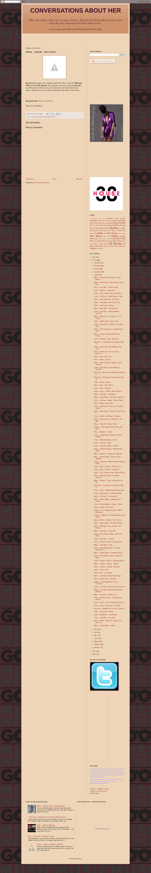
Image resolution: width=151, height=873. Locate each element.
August (96, 275)
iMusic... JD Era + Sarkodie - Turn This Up (107, 520)
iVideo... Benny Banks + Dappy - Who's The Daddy (108, 535)
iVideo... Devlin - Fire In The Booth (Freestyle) (109, 602)
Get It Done (39, 117)
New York (106, 236)
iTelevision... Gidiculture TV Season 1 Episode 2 (109, 608)
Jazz (113, 230)
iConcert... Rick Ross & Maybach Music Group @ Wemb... (109, 462)
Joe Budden (118, 230)
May (95, 635)
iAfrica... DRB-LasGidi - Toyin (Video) (106, 321)
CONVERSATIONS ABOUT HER (75, 10)
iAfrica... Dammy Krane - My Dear (105, 579)
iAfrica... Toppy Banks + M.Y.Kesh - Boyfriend (109, 397)
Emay (94, 225)
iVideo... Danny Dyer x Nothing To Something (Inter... (108, 325)
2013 (94, 257)
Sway (123, 241)
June (95, 632)
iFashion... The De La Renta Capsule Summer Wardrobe (108, 591)
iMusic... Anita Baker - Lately (103, 545)
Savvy (95, 241)
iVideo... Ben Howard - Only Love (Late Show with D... (108, 407)
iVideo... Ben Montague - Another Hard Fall (108, 493)
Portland (113, 238)
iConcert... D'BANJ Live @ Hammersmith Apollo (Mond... (109, 516)
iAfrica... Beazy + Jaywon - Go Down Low (107, 466)
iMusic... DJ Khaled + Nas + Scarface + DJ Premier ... (107, 527)
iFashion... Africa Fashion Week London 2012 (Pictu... (108, 428)
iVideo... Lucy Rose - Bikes (102, 443)
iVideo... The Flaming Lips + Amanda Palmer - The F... (109, 330)
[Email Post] (47, 114)
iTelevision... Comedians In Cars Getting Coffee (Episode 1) (48, 817)
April (96, 638)
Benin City (108, 221)
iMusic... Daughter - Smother (103, 432)
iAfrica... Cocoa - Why (101, 570)
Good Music (100, 228)
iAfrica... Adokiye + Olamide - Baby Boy (107, 567)
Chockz (92, 223)
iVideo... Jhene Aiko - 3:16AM (103, 539)
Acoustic (109, 218)
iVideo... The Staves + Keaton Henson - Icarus (108, 296)
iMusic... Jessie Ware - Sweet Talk (104, 531)
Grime (106, 228)
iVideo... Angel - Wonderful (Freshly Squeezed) (109, 490)
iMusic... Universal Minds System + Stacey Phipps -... (107, 278)
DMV (100, 223)
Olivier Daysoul (103, 238)
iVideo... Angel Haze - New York (104, 617)
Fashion (116, 225)
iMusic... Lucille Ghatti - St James (104, 625)
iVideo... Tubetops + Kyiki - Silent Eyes (106, 339)
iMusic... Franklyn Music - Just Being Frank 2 (108, 553)
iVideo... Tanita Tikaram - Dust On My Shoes (108, 523)
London (99, 232)
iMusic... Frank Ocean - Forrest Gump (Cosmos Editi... (109, 283)
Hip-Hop (114, 227)
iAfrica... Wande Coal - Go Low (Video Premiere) (106, 353)
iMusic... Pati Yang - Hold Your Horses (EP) (108, 542)
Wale (101, 246)
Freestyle (122, 225)
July (95, 629)
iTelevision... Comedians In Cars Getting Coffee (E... (109, 343)
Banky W (101, 221)
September (97, 272)
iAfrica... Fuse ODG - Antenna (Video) (106, 287)
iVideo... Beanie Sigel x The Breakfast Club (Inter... (107, 348)
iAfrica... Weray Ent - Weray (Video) (105, 424)
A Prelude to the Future (97, 218)
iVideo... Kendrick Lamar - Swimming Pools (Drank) (108, 598)
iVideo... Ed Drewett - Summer (104, 305)
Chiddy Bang (121, 221)
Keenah (45, 117)
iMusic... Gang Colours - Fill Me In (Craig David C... (109, 412)
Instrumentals (102, 230)
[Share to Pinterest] (59, 114)
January (96, 647)
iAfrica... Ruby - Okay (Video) (103, 385)
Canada (114, 221)
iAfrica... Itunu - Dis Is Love (103, 356)
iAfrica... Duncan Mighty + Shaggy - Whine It (108, 504)
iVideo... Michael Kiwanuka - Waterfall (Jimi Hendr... (108, 450)
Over (109, 238)
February (97, 644)
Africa (33, 117)
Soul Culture (109, 241)
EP (91, 225)
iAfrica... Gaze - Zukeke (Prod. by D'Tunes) (108, 293)
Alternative (94, 220)
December (97, 263)
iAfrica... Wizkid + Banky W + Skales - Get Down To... (107, 621)
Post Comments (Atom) (41, 182)
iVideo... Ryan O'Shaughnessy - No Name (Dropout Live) (107, 549)
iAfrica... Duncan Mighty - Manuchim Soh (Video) (107, 500)
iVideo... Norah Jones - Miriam (103, 611)
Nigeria (50, 117)
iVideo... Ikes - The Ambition (103, 573)
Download (116, 223)
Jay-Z (109, 230)
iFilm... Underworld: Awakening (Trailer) (41, 836)
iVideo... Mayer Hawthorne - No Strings (106, 299)
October (97, 269)
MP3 (108, 233)
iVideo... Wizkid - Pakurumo (46, 825)
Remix (119, 238)
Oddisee (96, 239)
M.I (105, 233)
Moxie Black (121, 233)
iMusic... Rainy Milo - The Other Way (106, 308)
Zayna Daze (99, 248)
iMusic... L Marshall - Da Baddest (104, 394)
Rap (54, 117)
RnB (123, 238)
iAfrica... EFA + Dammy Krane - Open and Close (109, 472)
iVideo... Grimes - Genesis (102, 382)
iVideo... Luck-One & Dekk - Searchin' (106, 446)
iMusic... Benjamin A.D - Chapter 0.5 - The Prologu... (107, 317)
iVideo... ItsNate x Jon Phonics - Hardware (107, 416)
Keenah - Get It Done (45, 101)
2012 (94, 260)
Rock (91, 241)
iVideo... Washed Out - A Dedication (105, 614)
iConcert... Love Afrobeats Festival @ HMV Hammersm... (108, 511)
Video (97, 246)
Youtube (93, 248)
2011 (94, 651)
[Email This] (51, 114)
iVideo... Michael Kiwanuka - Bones (105, 440)
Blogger (79, 858)
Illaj (120, 228)
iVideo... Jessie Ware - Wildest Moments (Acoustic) (106, 312)
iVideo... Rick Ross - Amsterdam (104, 290)
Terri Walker (94, 244)
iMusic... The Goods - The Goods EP (105, 496)
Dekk (111, 223)
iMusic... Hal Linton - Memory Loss (105, 594)
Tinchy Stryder (102, 244)
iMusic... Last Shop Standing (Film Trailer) (107, 576)
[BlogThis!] (53, 114)
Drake (123, 223)
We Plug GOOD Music (111, 246)
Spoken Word (117, 241)
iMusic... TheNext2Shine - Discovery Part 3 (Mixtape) (107, 458)
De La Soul (106, 223)
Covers (96, 223)
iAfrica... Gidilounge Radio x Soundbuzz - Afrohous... (107, 476)
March (96, 641)
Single (99, 241)
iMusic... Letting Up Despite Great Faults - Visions (107, 335)
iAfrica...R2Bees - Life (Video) (104, 403)
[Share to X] (55, 114)
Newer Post (29, 179)
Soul (103, 240)
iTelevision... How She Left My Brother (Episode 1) (109, 373)
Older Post (79, 179)
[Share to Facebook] (57, 114)
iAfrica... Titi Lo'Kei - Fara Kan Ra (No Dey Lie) (109, 587)
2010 (94, 654)
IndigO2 (95, 230)
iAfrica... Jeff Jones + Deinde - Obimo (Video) (108, 400)
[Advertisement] (75, 38)
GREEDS (92, 228)
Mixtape (114, 233)
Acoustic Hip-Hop (119, 218)
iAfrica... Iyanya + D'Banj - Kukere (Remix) (108, 391)
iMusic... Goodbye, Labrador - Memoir (106, 564)
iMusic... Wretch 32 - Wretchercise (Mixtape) (108, 454)
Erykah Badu (100, 225)
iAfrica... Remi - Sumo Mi (102, 388)
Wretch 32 (122, 246)
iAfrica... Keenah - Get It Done (103, 507)
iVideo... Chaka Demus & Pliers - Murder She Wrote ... (108, 557)
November (97, 266)
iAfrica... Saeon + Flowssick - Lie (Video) (107, 605)
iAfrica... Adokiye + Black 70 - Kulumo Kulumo (109, 561)
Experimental (108, 225)
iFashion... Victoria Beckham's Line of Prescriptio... (106, 583)
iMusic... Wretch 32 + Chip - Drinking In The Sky (108, 481)
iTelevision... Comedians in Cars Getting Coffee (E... (109, 378)
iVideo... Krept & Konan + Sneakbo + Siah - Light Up (108, 363)
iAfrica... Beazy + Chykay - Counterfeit (106, 469)
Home (55, 179)
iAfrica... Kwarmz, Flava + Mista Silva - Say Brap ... (108, 420)
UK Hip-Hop (115, 243)
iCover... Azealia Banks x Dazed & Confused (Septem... (108, 436)
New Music (96, 235)
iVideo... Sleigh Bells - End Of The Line (106, 302)
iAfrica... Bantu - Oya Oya (102, 359)
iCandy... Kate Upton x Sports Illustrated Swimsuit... (106, 368)
